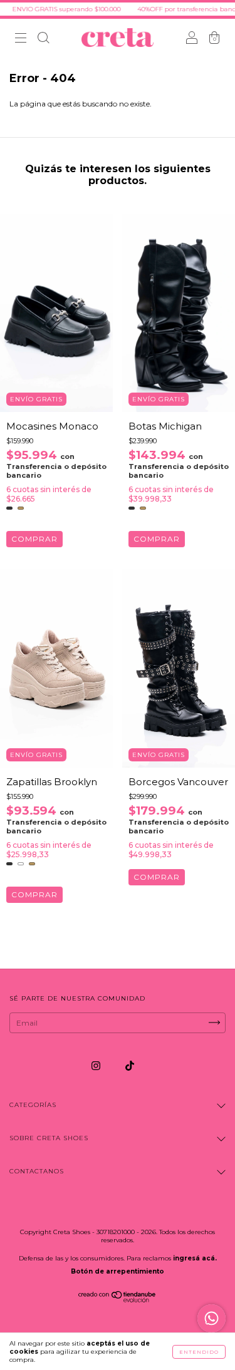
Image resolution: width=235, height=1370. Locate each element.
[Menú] (20, 39)
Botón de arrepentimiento (117, 1271)
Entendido (199, 1352)
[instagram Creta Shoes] (97, 1065)
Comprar (34, 538)
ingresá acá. (195, 1258)
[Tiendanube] (117, 1299)
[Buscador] (43, 39)
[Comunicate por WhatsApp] (211, 1318)
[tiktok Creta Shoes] (129, 1065)
